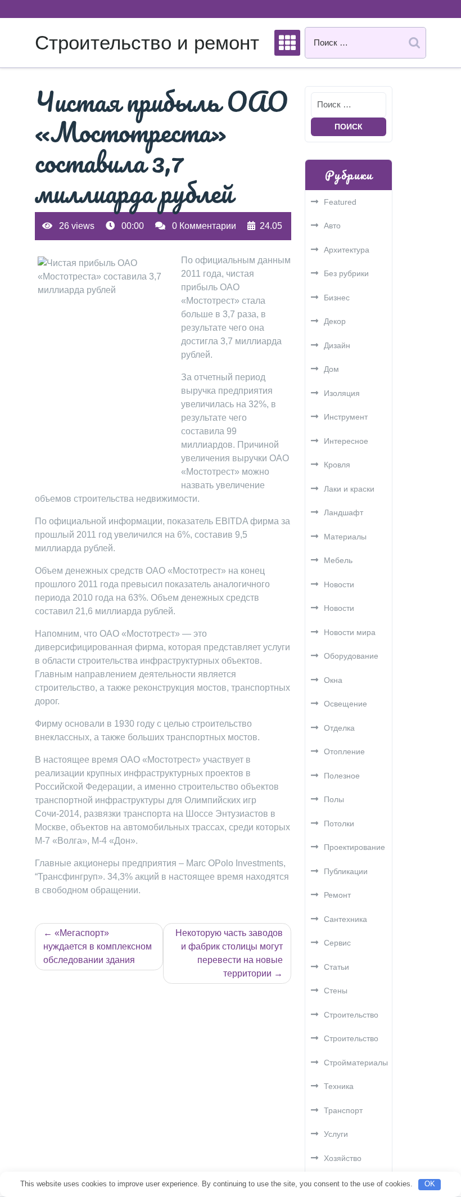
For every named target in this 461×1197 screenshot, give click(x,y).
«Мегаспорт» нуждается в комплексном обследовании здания (97, 946)
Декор (335, 321)
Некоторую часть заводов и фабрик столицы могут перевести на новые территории (229, 953)
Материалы (345, 536)
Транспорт (343, 1110)
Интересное (346, 441)
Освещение (345, 703)
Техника (339, 1086)
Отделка (339, 727)
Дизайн (337, 345)
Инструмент (346, 416)
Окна (333, 680)
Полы (334, 799)
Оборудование (351, 655)
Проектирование (354, 847)
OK (429, 1184)
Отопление (344, 751)
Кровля (337, 464)
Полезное (342, 775)
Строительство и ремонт (147, 42)
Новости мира (350, 632)
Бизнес (337, 297)
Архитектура (346, 249)
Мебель (338, 560)
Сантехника (345, 919)
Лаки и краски (349, 488)
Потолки (339, 823)
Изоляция (342, 393)
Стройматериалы (356, 1062)
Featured (340, 201)
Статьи (336, 966)
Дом (331, 369)
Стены (335, 990)
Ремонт (337, 894)
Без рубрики (346, 273)
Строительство (351, 1014)
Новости (339, 584)
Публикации (346, 871)
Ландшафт (343, 512)
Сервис (337, 942)
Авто (332, 225)
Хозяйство (342, 1158)
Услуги (336, 1134)
